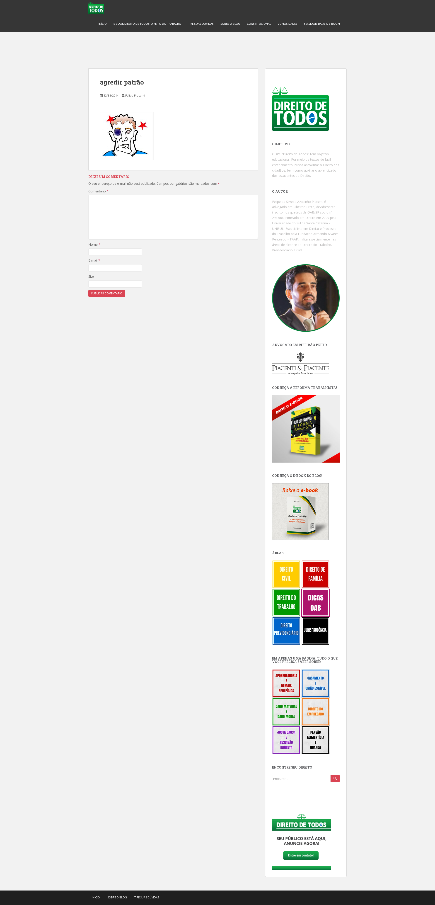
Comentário (98, 191)
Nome (94, 244)
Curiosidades (287, 24)
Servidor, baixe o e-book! (322, 24)
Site (91, 276)
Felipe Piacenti (135, 95)
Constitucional (259, 24)
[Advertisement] (217, 47)
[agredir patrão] (127, 135)
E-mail (94, 260)
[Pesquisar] (335, 778)
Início (103, 24)
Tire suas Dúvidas (201, 24)
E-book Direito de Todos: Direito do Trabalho (147, 24)
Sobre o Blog (230, 24)
